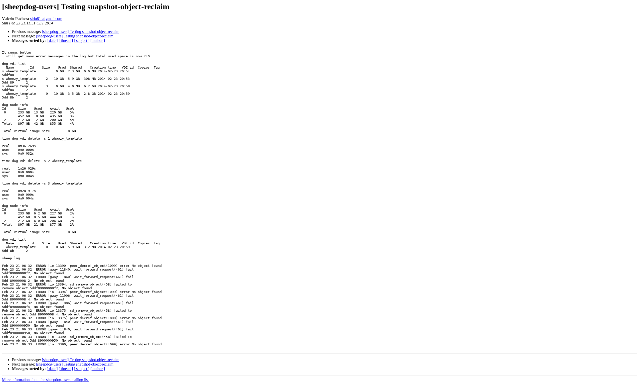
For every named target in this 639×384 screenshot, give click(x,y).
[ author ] (97, 40)
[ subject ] (81, 40)
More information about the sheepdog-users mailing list (45, 380)
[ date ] (52, 40)
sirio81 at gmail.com (46, 18)
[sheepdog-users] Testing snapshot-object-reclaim (80, 31)
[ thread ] (66, 40)
